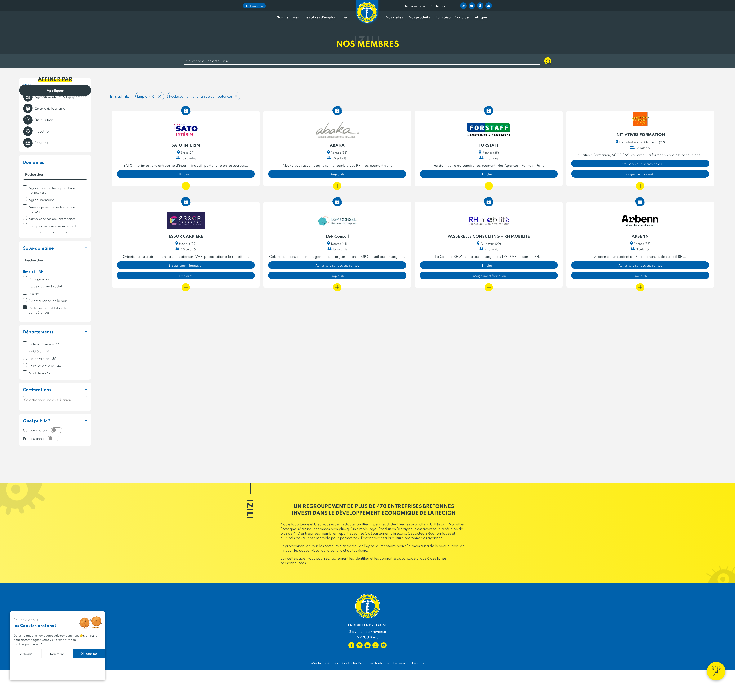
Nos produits (419, 17)
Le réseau (400, 663)
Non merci (57, 654)
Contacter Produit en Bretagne (365, 663)
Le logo (418, 663)
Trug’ (345, 17)
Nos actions (444, 5)
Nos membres (287, 17)
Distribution (43, 119)
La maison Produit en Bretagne (461, 17)
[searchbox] (55, 399)
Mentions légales (324, 663)
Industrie (41, 131)
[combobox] (55, 399)
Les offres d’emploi (320, 17)
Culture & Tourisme (49, 108)
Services (41, 142)
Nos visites (394, 17)
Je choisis (25, 654)
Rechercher (547, 60)
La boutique (254, 6)
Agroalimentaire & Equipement (60, 97)
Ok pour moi (89, 654)
